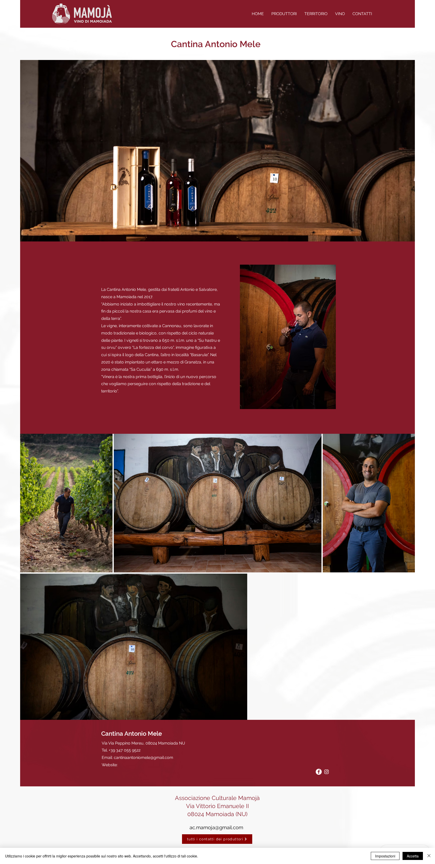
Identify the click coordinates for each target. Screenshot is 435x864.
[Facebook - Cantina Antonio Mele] (319, 772)
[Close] (429, 856)
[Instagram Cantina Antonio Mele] (326, 772)
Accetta (413, 855)
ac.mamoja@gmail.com (216, 827)
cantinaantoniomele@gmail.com (143, 757)
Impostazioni (385, 855)
